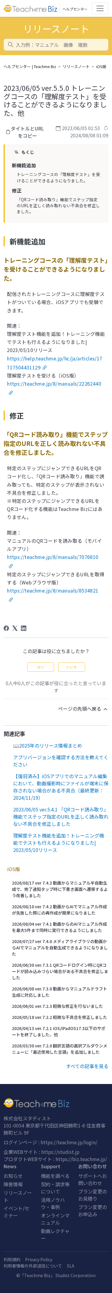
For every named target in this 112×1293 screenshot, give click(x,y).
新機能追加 (24, 165)
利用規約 (12, 1259)
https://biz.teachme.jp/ (81, 1159)
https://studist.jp (60, 1151)
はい (40, 666)
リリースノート (76, 66)
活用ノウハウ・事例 (53, 1203)
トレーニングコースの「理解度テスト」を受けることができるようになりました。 (58, 177)
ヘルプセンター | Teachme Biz (30, 66)
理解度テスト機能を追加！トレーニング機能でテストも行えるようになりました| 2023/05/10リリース (58, 842)
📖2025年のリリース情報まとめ (47, 745)
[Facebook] (6, 628)
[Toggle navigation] (100, 8)
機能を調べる (55, 1175)
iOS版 (101, 66)
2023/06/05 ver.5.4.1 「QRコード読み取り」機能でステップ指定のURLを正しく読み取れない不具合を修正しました (60, 816)
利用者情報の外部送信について (33, 1266)
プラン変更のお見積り (92, 1195)
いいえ (71, 666)
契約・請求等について (55, 1188)
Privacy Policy (38, 1259)
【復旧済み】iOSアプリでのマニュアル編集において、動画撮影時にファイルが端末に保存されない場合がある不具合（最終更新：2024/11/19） (60, 786)
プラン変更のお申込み (92, 1210)
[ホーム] (56, 1102)
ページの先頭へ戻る (80, 708)
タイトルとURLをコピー (27, 132)
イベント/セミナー (16, 1212)
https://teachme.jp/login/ (69, 1142)
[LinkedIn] (23, 628)
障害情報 (13, 1184)
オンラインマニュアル (55, 1219)
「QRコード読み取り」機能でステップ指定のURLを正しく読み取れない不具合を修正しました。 (58, 205)
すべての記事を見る (87, 1066)
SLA (70, 1266)
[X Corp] (15, 628)
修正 (17, 190)
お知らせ (13, 1175)
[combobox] (56, 45)
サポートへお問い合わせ (92, 1179)
